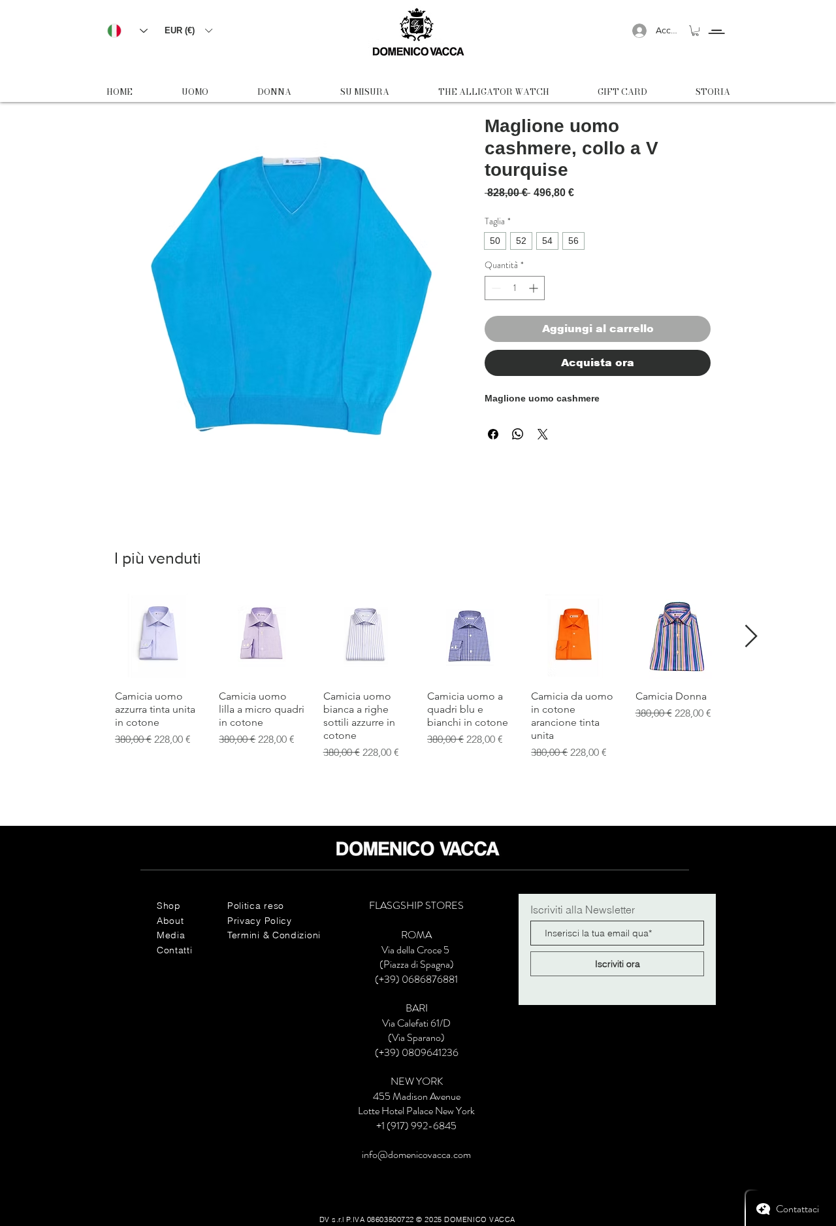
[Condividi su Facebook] (493, 434)
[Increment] (534, 288)
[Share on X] (543, 434)
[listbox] (188, 30)
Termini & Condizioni (274, 935)
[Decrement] (495, 288)
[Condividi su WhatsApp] (518, 434)
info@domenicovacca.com (416, 1154)
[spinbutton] (514, 288)
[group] (418, 677)
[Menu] (716, 20)
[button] (188, 30)
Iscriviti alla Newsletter (582, 909)
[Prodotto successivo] (751, 636)
